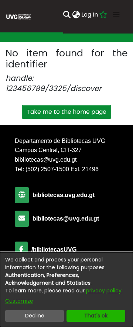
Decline (34, 315)
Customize (19, 301)
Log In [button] (90, 14)
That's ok (96, 315)
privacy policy (104, 290)
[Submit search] (66, 14)
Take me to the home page (66, 112)
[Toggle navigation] (116, 15)
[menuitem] (76, 14)
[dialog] (66, 289)
